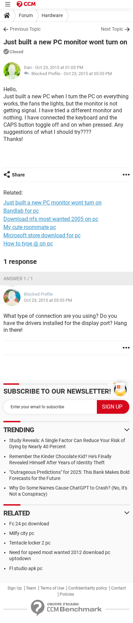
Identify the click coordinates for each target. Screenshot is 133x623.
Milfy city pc (21, 533)
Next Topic (112, 29)
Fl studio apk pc (25, 568)
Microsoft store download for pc (41, 235)
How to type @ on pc (28, 243)
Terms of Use (52, 588)
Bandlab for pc (21, 211)
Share (18, 175)
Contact (118, 588)
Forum (26, 15)
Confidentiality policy (87, 588)
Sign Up (15, 588)
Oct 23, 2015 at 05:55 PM (88, 73)
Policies (67, 594)
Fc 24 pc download (29, 523)
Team (31, 588)
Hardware (52, 15)
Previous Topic (25, 29)
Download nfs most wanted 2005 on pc (50, 219)
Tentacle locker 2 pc (29, 543)
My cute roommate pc (29, 227)
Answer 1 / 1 (18, 278)
